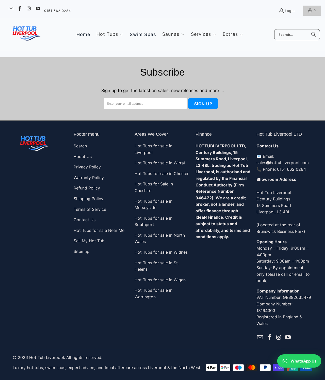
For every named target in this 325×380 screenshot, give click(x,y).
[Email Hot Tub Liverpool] (10, 9)
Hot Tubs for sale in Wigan (160, 279)
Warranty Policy (89, 177)
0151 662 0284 (57, 10)
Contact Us (84, 219)
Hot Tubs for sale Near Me (99, 230)
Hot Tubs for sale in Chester (162, 173)
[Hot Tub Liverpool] (26, 34)
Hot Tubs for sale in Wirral (160, 162)
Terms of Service (90, 209)
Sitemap (81, 251)
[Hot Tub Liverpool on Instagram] (28, 9)
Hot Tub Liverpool (46, 357)
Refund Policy (87, 188)
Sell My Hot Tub (89, 240)
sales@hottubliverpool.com (282, 162)
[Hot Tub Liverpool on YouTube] (37, 9)
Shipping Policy (88, 198)
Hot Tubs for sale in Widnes (161, 252)
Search (80, 145)
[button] (110, 34)
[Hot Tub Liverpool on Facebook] (19, 9)
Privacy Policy (87, 166)
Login (290, 11)
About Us (83, 156)
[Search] (313, 34)
